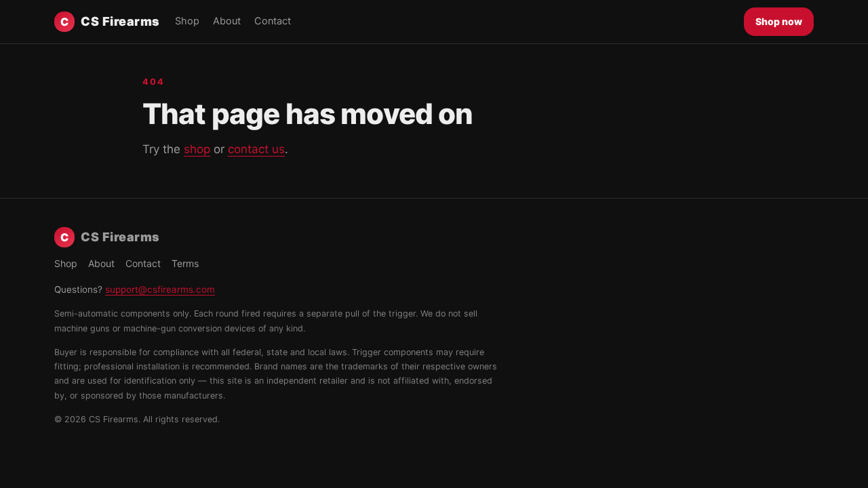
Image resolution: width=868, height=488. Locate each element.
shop (197, 149)
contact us (256, 149)
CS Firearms (110, 21)
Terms (185, 263)
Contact (272, 21)
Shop (187, 21)
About (227, 21)
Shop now (778, 21)
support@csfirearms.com (160, 289)
